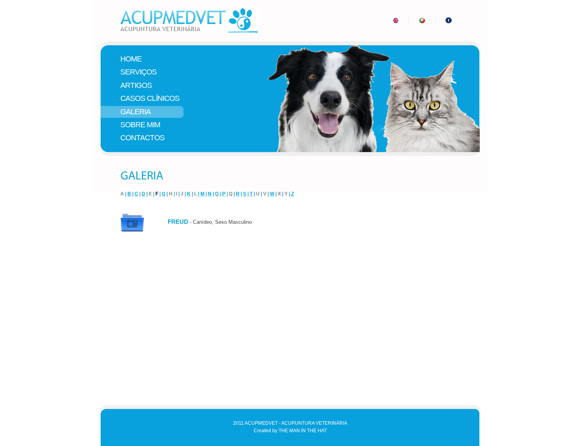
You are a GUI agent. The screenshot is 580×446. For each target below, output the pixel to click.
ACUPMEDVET (192, 20)
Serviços (138, 72)
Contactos (142, 138)
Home (131, 59)
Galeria (135, 112)
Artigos (136, 85)
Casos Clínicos (150, 98)
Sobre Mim (140, 125)
